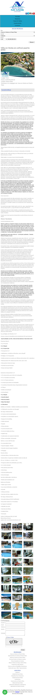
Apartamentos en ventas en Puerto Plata (17, 655)
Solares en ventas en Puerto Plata (17, 657)
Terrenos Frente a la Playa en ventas (17, 659)
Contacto (17, 25)
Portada (17, 16)
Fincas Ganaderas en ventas (17, 661)
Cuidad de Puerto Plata (17, 674)
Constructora (17, 23)
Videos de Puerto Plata (17, 682)
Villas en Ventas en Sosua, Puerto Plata (17, 662)
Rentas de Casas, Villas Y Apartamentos (17, 668)
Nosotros (17, 19)
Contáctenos (17, 679)
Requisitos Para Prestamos (17, 675)
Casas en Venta (17, 21)
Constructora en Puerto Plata (17, 681)
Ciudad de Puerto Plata (17, 677)
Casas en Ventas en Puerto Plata (17, 654)
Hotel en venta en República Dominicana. (17, 666)
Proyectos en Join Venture (17, 664)
